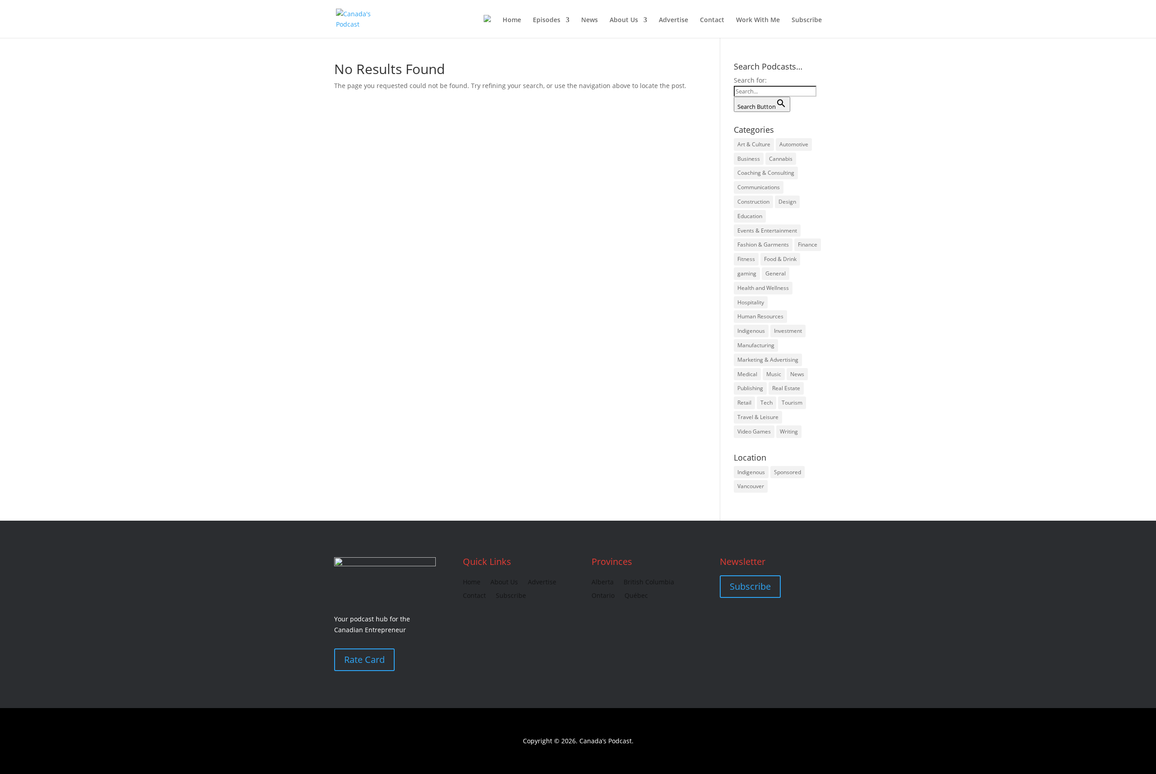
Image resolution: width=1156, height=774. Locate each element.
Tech (766, 402)
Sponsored (787, 472)
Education (749, 216)
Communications (758, 187)
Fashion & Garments (763, 244)
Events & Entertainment (767, 230)
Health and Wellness (763, 288)
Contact (712, 20)
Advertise (673, 20)
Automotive (793, 144)
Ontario (603, 596)
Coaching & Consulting (765, 173)
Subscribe (807, 20)
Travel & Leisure (757, 417)
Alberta (603, 582)
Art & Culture (753, 144)
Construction (753, 201)
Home (512, 20)
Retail (744, 402)
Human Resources (760, 316)
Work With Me (758, 20)
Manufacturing (755, 345)
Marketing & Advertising (767, 360)
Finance (807, 244)
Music (773, 374)
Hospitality (750, 302)
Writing (789, 431)
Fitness (746, 259)
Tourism (792, 402)
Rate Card (364, 659)
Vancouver (750, 486)
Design (787, 201)
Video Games (754, 431)
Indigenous (751, 331)
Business (748, 159)
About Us (624, 20)
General (775, 273)
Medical (747, 374)
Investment (788, 331)
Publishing (750, 388)
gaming (746, 273)
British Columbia (649, 582)
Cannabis (780, 159)
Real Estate (786, 388)
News (589, 20)
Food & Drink (780, 259)
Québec (636, 596)
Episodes (546, 20)
